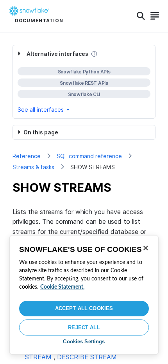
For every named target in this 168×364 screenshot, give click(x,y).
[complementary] (84, 82)
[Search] (141, 16)
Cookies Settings (84, 341)
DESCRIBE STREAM (87, 357)
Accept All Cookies (84, 308)
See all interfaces (41, 109)
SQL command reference (89, 156)
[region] (84, 295)
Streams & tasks (33, 167)
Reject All (84, 327)
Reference (27, 156)
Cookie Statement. (62, 287)
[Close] (145, 248)
